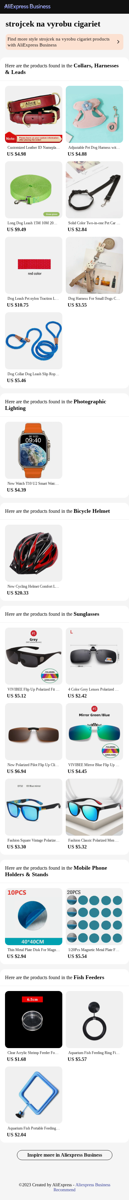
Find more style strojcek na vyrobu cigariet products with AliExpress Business (59, 42)
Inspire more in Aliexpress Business (64, 1155)
